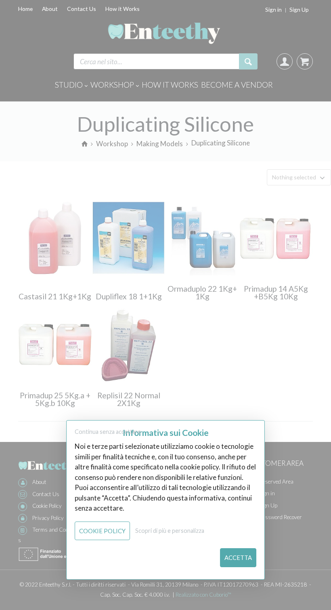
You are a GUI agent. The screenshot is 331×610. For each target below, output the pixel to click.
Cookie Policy (102, 530)
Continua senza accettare (108, 431)
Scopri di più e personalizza (169, 530)
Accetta (238, 557)
